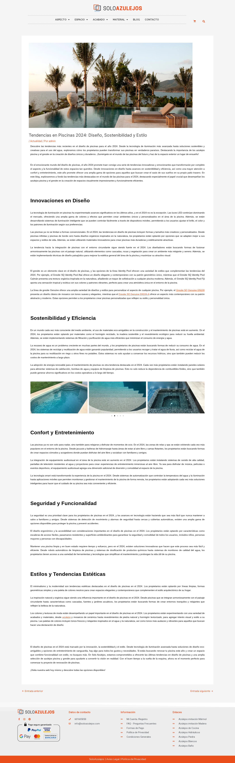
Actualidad (36, 141)
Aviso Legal (113, 759)
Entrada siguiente (201, 691)
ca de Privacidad (133, 759)
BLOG (136, 19)
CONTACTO (152, 19)
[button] (203, 21)
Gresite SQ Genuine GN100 (190, 290)
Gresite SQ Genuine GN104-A (134, 294)
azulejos (66, 617)
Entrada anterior (32, 691)
